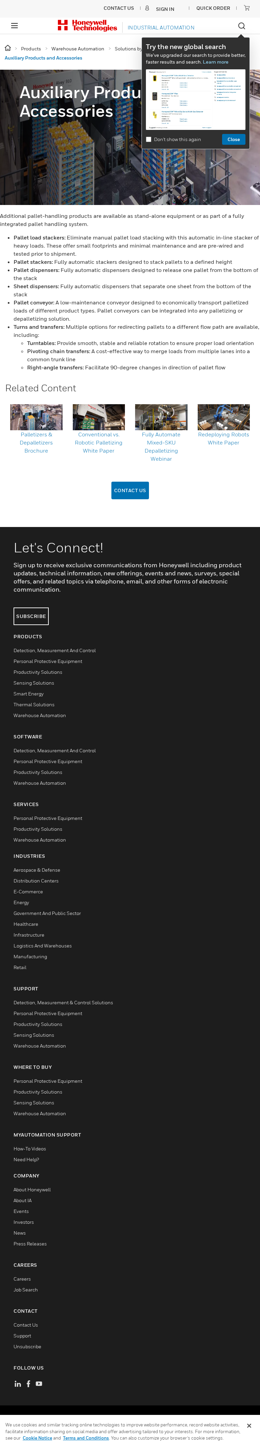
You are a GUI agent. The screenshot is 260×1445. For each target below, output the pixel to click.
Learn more (216, 62)
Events (21, 1211)
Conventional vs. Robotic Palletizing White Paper (99, 442)
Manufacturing (30, 956)
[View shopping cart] (247, 8)
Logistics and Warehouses (43, 945)
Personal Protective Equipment (48, 661)
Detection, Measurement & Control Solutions (63, 1002)
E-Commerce (28, 891)
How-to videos (30, 1148)
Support (22, 1335)
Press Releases (30, 1243)
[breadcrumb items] (8, 48)
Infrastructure (29, 935)
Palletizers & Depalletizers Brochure (36, 442)
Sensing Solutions (34, 683)
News (20, 1233)
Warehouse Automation (40, 715)
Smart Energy (29, 693)
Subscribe (31, 616)
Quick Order (213, 8)
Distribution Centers (36, 881)
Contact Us (130, 490)
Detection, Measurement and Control (55, 650)
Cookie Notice (37, 1438)
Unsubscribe (27, 1346)
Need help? (26, 1159)
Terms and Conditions (86, 1438)
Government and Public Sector (47, 913)
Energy (21, 902)
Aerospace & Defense (37, 870)
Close (234, 139)
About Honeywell (32, 1189)
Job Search (26, 1289)
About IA (22, 1200)
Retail (20, 967)
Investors (24, 1222)
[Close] (249, 1425)
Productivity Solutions (38, 672)
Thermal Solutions (34, 704)
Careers (22, 1279)
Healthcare (26, 924)
